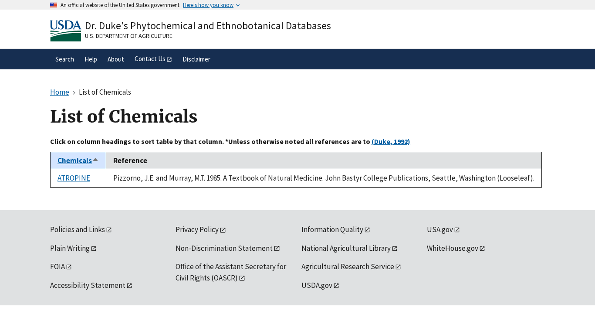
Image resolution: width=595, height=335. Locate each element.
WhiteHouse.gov (452, 248)
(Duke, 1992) (391, 141)
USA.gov (440, 229)
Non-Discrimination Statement (224, 248)
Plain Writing (70, 248)
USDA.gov (316, 285)
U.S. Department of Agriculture (128, 36)
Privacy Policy (197, 229)
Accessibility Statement (87, 285)
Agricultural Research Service (347, 266)
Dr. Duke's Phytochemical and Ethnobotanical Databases (208, 25)
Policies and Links (77, 229)
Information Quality (332, 229)
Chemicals (78, 160)
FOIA (57, 266)
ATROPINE (73, 178)
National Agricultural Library (346, 248)
